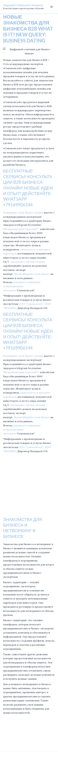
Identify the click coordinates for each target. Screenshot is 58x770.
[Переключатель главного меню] (51, 6)
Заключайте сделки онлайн (27, 261)
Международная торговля (20, 229)
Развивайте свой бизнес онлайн (23, 212)
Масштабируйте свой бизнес (32, 273)
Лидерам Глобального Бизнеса (23, 5)
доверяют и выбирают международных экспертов (22, 286)
